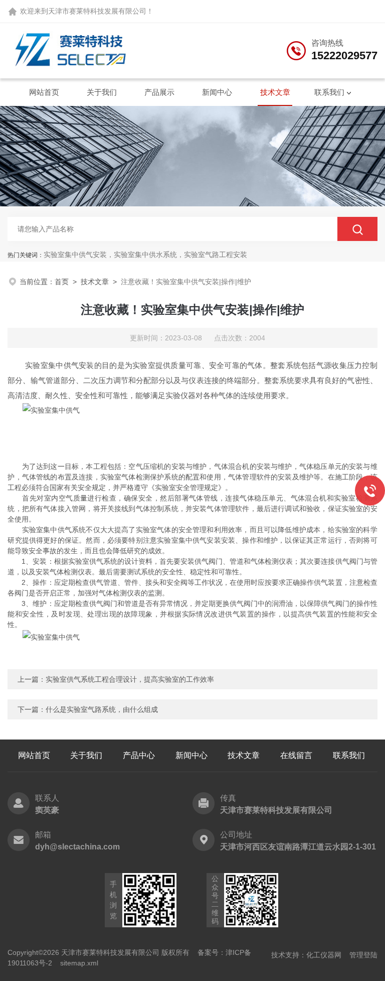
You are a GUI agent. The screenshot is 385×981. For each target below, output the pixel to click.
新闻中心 (217, 92)
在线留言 (296, 755)
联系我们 (329, 92)
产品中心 (139, 755)
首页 (62, 282)
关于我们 (102, 92)
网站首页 (44, 92)
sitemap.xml (79, 963)
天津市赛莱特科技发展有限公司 (97, 11)
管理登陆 (363, 955)
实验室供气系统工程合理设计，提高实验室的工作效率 (130, 679)
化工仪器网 (323, 955)
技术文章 (275, 92)
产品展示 (159, 92)
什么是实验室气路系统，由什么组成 (102, 709)
